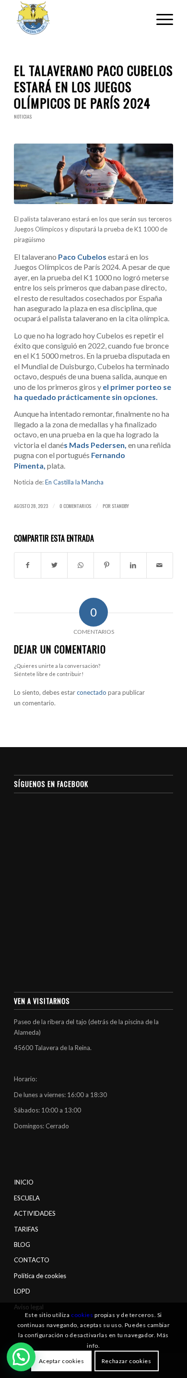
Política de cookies (40, 1276)
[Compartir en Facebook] (27, 565)
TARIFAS (26, 1229)
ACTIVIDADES (35, 1213)
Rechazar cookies (127, 1361)
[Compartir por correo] (160, 565)
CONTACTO (31, 1260)
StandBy (120, 505)
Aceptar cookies (61, 1361)
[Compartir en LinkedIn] (133, 565)
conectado (91, 692)
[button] (21, 1356)
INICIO (24, 1182)
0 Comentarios (75, 505)
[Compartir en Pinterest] (107, 565)
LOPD (22, 1291)
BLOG (22, 1244)
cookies (82, 1314)
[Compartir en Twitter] (54, 565)
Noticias (23, 116)
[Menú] (160, 19)
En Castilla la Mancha (74, 482)
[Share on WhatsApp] (81, 565)
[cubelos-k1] (93, 174)
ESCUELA (27, 1198)
